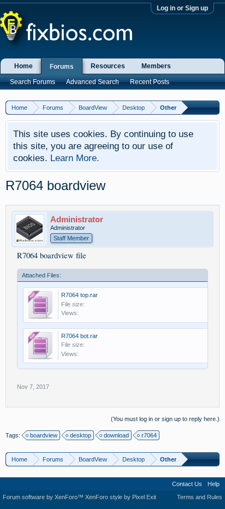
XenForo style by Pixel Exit (120, 497)
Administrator (76, 219)
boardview (43, 435)
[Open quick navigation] (212, 107)
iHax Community (112, 480)
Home (23, 66)
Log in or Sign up (182, 8)
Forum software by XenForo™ (44, 497)
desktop (80, 435)
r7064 (149, 435)
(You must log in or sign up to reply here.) (165, 419)
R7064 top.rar (79, 295)
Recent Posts (149, 82)
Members (156, 66)
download (116, 435)
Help (214, 484)
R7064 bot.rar (79, 336)
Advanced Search (92, 82)
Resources (108, 66)
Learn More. (74, 157)
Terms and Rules (199, 497)
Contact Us (187, 484)
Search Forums (32, 82)
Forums (62, 66)
